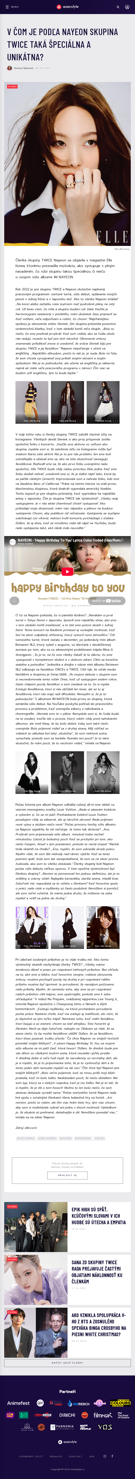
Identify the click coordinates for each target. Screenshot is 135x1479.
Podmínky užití (31, 1456)
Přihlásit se (67, 1175)
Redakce (56, 1456)
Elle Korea (26, 1138)
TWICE (99, 1138)
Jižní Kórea (47, 1138)
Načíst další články (67, 1362)
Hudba (12, 86)
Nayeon (65, 1138)
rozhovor (83, 1138)
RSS (92, 1456)
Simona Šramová (23, 68)
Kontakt (76, 1456)
